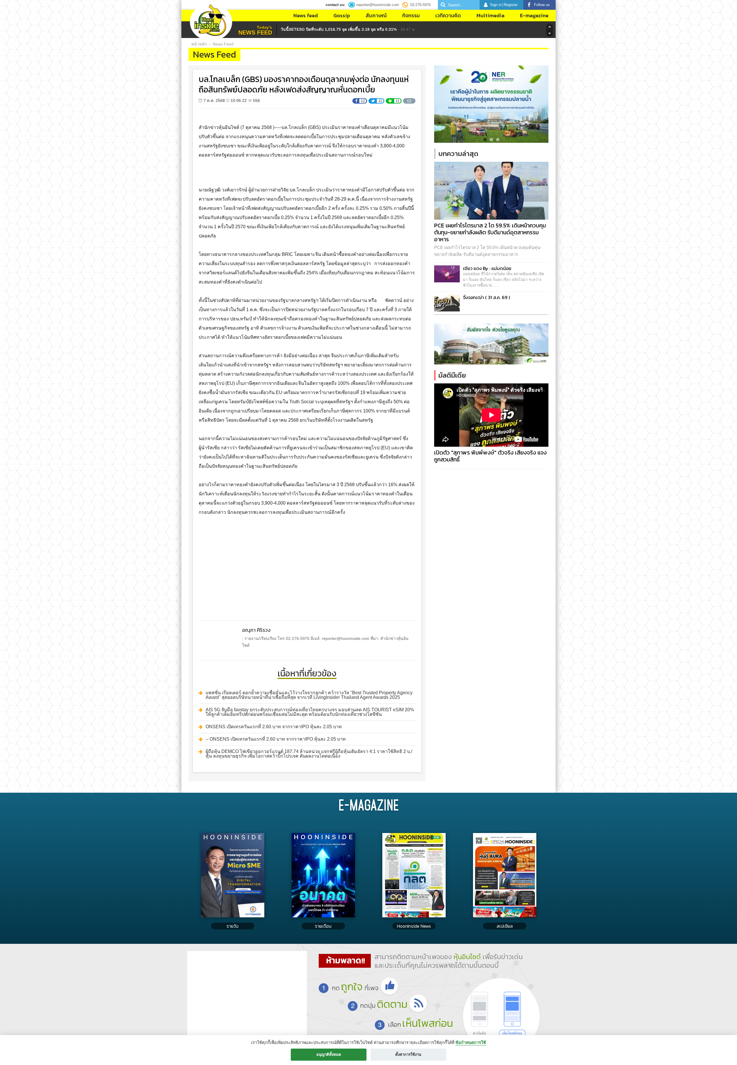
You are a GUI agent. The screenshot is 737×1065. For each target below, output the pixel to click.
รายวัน (232, 926)
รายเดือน (323, 926)
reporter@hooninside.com (377, 5)
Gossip (341, 15)
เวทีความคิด (448, 15)
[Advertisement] (307, 563)
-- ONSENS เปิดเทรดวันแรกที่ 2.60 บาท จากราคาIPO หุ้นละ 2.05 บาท (276, 739)
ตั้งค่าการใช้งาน (408, 1054)
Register (511, 5)
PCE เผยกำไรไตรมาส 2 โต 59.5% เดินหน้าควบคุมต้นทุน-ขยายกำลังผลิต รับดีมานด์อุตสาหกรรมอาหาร (490, 232)
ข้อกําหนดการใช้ (470, 1042)
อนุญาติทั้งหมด (328, 1054)
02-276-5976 (420, 5)
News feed (305, 15)
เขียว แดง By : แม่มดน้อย (487, 268)
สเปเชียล (505, 926)
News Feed (223, 44)
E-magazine (534, 15)
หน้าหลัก (199, 44)
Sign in (496, 5)
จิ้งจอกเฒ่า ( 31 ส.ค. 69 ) (486, 297)
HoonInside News (414, 926)
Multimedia (490, 15)
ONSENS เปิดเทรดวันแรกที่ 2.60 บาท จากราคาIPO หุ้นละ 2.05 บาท (274, 726)
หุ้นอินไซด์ (467, 957)
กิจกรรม (411, 15)
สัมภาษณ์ (376, 15)
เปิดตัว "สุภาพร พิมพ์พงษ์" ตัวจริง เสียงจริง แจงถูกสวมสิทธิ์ (490, 456)
